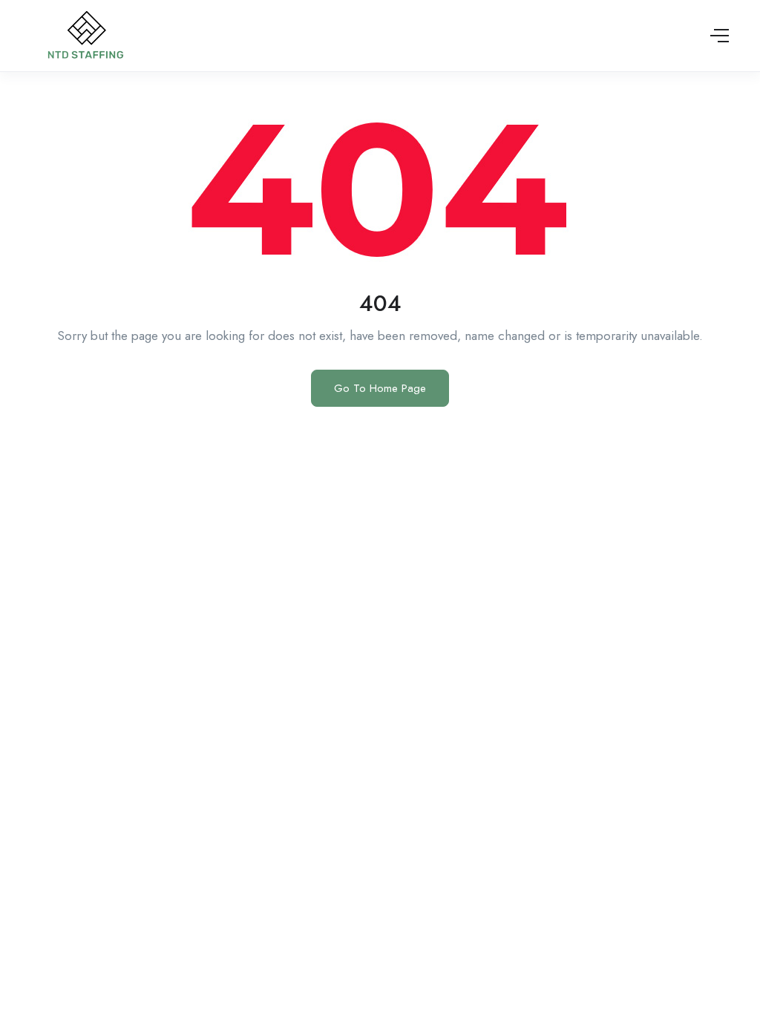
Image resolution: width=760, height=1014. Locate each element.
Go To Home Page (380, 388)
